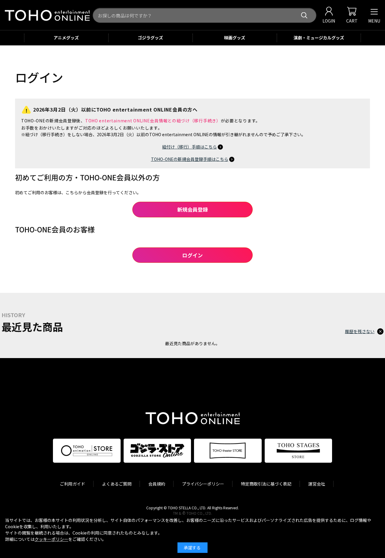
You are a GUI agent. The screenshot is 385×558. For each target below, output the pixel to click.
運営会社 (316, 484)
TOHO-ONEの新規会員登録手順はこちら (189, 159)
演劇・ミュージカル (319, 38)
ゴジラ (150, 38)
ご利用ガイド (72, 484)
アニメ (66, 38)
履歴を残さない (359, 331)
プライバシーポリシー (203, 484)
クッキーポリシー (51, 539)
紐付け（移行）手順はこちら (189, 147)
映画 (234, 38)
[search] (304, 15)
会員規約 (156, 484)
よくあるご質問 (116, 484)
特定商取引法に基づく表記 (266, 484)
